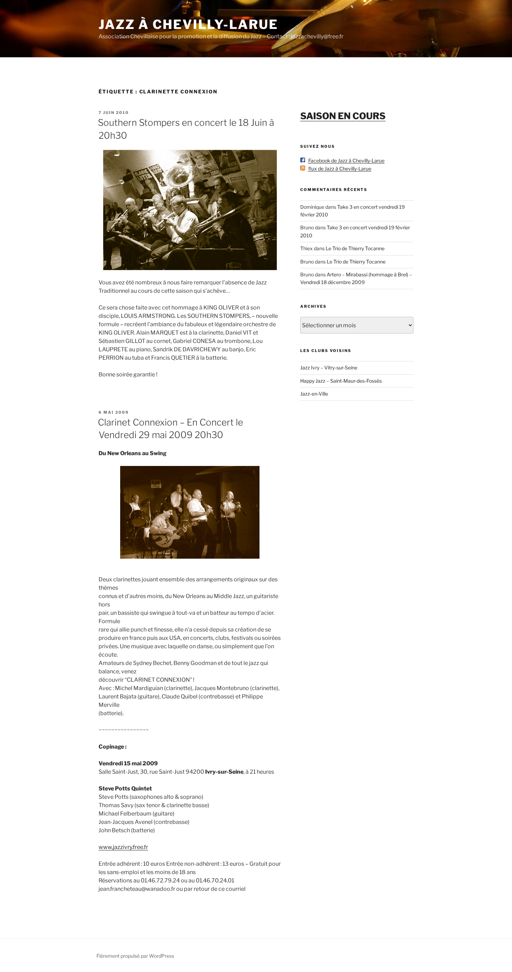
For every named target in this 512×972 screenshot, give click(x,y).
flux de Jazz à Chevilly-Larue (338, 168)
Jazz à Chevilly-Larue (188, 24)
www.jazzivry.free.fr (123, 847)
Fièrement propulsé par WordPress (135, 956)
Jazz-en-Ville (314, 394)
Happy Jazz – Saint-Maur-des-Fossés (341, 381)
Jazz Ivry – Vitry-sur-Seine (328, 367)
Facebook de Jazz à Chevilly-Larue (345, 160)
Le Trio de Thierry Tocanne (355, 248)
